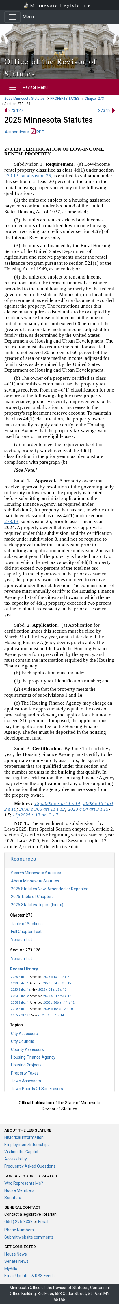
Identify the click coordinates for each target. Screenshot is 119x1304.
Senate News (16, 1261)
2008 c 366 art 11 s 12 (59, 1002)
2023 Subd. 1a (21, 989)
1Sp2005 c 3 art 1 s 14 (57, 803)
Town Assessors (26, 1081)
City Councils (22, 1041)
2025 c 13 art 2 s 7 (56, 977)
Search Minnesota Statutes (36, 873)
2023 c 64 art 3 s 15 (57, 983)
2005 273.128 (20, 1015)
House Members (19, 1190)
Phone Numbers (19, 1230)
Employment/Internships (27, 1144)
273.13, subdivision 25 (27, 175)
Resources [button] (23, 859)
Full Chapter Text (26, 931)
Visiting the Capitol (21, 1151)
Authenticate (17, 132)
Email (43, 1221)
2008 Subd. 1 (20, 1002)
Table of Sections (27, 923)
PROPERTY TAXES (64, 99)
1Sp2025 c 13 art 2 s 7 (35, 815)
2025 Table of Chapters (32, 896)
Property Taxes (25, 1073)
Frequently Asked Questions (29, 1166)
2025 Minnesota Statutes (24, 99)
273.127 (15, 110)
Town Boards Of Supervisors (37, 1088)
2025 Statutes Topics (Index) (37, 904)
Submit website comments (29, 1237)
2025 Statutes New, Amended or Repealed (49, 889)
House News (15, 1254)
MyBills (10, 1268)
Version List (21, 939)
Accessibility (15, 1159)
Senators (12, 1197)
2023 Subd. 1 (20, 983)
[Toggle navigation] (12, 17)
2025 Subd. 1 (20, 977)
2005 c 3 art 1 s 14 (51, 1015)
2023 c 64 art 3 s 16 (52, 989)
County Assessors (27, 1049)
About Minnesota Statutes (35, 881)
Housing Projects (26, 1065)
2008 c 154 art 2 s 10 (58, 1009)
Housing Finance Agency (33, 1057)
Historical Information (24, 1137)
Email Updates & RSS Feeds (29, 1275)
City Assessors (24, 1033)
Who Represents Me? (23, 1183)
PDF (40, 132)
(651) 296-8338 (18, 1221)
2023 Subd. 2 (20, 996)
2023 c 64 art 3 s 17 (57, 996)
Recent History (24, 969)
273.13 (104, 110)
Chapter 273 (94, 99)
